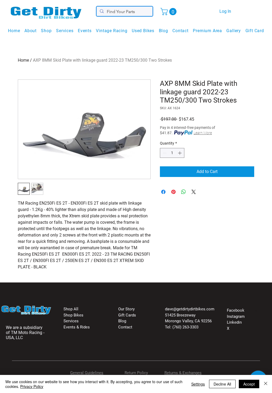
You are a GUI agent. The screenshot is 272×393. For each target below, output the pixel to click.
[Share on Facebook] (163, 192)
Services (71, 321)
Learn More (203, 133)
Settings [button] (198, 384)
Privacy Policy (31, 386)
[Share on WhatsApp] (183, 192)
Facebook (235, 310)
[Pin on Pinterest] (173, 192)
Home (23, 60)
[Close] (265, 384)
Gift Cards (127, 315)
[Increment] (180, 153)
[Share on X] (193, 192)
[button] (169, 11)
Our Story (126, 309)
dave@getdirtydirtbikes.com (189, 309)
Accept (249, 384)
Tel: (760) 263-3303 (181, 327)
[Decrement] (164, 153)
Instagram (236, 316)
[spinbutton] (172, 153)
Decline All (222, 384)
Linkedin (234, 322)
